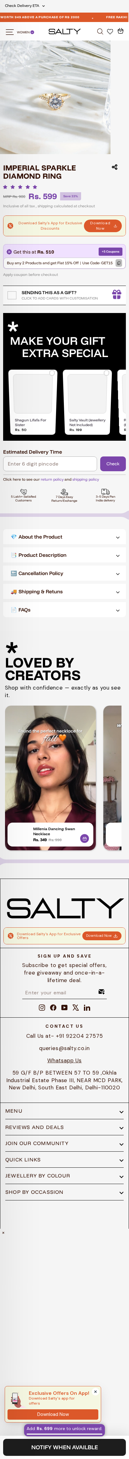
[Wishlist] (111, 31)
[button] (21, 187)
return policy (52, 479)
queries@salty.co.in (64, 1048)
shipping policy (85, 479)
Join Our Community (37, 1143)
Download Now (100, 226)
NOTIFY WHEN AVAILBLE (64, 1447)
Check (113, 464)
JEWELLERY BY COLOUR (37, 1175)
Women (23, 32)
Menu (14, 1111)
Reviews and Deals (34, 1127)
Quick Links (23, 1159)
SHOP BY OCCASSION (34, 1192)
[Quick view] (84, 837)
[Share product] (115, 167)
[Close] (95, 1391)
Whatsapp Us (64, 1060)
